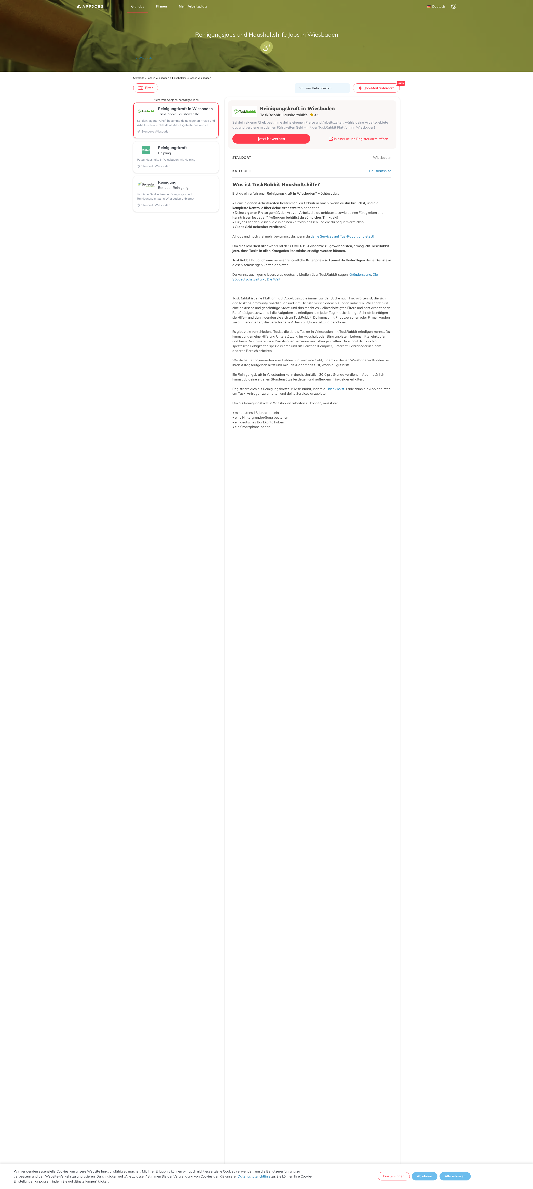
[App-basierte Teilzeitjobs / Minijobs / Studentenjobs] (90, 6)
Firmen (161, 6)
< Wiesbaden (145, 58)
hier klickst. (336, 389)
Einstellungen (394, 1176)
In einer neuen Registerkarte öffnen (361, 139)
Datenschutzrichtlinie (254, 1176)
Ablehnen (424, 1176)
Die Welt (273, 279)
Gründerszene (360, 274)
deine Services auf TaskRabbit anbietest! (342, 236)
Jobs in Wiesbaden (158, 78)
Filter (149, 88)
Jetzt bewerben (271, 138)
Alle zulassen (455, 1176)
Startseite (138, 78)
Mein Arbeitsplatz (193, 6)
